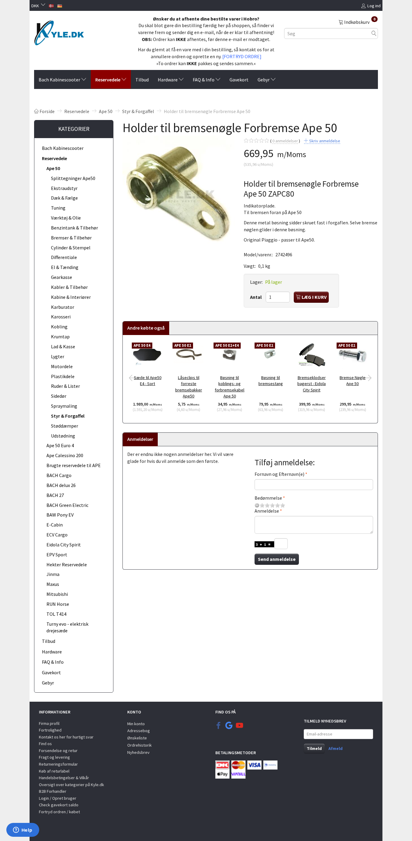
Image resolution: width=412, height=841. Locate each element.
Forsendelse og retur (58, 750)
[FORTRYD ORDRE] (241, 56)
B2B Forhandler (52, 791)
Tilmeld (314, 748)
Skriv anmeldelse (324, 141)
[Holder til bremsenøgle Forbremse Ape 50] (178, 192)
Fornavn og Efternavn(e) (279, 474)
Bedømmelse (268, 498)
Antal (256, 297)
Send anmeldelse (277, 559)
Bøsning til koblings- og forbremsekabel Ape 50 (229, 387)
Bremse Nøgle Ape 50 (353, 381)
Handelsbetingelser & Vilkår (64, 777)
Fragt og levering (54, 757)
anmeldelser (285, 141)
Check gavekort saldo (58, 805)
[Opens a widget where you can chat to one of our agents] (22, 830)
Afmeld (335, 748)
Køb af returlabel (54, 771)
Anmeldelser (140, 439)
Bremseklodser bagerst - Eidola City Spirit (311, 384)
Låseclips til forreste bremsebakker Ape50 (188, 387)
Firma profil (49, 723)
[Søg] (374, 33)
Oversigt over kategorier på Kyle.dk (71, 784)
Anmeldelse (267, 511)
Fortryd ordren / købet (59, 811)
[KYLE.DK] (59, 31)
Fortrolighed (50, 730)
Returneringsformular (58, 764)
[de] (59, 5)
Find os (45, 743)
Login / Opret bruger (57, 798)
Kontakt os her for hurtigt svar (66, 737)
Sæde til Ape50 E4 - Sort (147, 381)
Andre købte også (146, 328)
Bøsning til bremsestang (270, 381)
